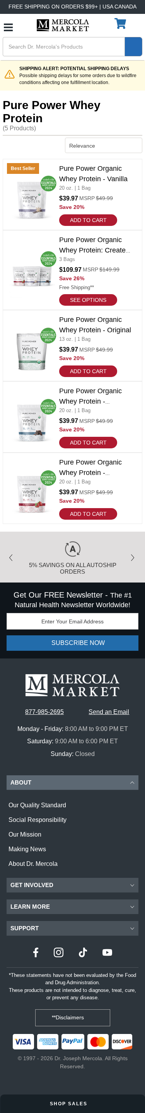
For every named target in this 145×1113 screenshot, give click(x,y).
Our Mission (25, 834)
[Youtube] (107, 954)
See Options (88, 300)
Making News (27, 849)
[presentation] (12, 555)
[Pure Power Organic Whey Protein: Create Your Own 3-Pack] (72, 270)
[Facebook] (35, 954)
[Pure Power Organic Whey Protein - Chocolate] (72, 417)
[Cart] (121, 24)
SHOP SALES (69, 1103)
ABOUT (20, 782)
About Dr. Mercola (33, 863)
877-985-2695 (44, 712)
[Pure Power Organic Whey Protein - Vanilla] (72, 194)
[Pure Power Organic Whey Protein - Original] (72, 345)
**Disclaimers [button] (68, 1017)
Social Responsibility (38, 820)
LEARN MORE (30, 906)
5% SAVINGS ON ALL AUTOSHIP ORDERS (72, 568)
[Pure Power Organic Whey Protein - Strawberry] (72, 488)
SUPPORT (24, 928)
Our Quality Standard (37, 805)
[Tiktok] (83, 954)
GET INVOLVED (31, 885)
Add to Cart (88, 220)
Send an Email (109, 712)
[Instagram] (58, 954)
